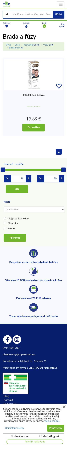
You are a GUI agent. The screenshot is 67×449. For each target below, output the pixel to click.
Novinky (13, 223)
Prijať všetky (55, 428)
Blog (6, 396)
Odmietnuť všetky (14, 428)
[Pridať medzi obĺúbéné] (59, 86)
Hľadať (58, 14)
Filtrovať (15, 237)
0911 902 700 (11, 348)
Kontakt (8, 400)
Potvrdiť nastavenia (35, 442)
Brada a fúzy (14, 48)
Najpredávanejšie (18, 218)
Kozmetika (28, 45)
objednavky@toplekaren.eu (19, 354)
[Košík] (44, 26)
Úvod (8, 45)
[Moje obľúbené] (6, 26)
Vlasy (45, 45)
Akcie (11, 228)
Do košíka (33, 127)
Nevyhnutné (21, 436)
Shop (17, 45)
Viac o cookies (51, 421)
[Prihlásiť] (26, 26)
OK (17, 189)
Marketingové (50, 436)
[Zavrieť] (64, 407)
